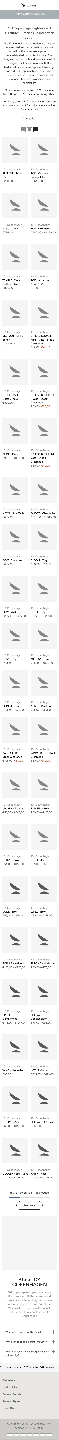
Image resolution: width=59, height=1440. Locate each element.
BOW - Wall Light (12, 612)
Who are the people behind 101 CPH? (26, 1341)
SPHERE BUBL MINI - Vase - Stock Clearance (43, 458)
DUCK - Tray (38, 612)
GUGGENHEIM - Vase (15, 1173)
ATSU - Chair (10, 228)
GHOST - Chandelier (43, 513)
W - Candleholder (12, 1070)
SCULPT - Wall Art (13, 963)
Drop (6, 94)
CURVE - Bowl (11, 860)
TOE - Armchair (40, 280)
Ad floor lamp (31, 94)
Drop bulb (15, 94)
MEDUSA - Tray (40, 659)
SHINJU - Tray (10, 706)
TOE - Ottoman (40, 228)
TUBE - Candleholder (43, 963)
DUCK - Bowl (10, 911)
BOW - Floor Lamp (13, 560)
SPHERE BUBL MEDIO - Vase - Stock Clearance (43, 398)
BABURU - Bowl (40, 808)
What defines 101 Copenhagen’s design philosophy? (27, 1353)
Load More (29, 1205)
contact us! (32, 109)
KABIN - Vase (39, 1173)
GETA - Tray (9, 659)
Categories (29, 118)
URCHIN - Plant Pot (13, 808)
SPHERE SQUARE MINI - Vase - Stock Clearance (42, 339)
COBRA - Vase (11, 1122)
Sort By (52, 130)
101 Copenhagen (12, 169)
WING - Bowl (38, 911)
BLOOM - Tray (39, 560)
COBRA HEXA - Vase (43, 1122)
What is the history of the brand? (23, 1332)
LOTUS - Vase (39, 1070)
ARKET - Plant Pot (41, 706)
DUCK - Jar (37, 860)
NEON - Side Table (13, 513)
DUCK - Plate (10, 454)
